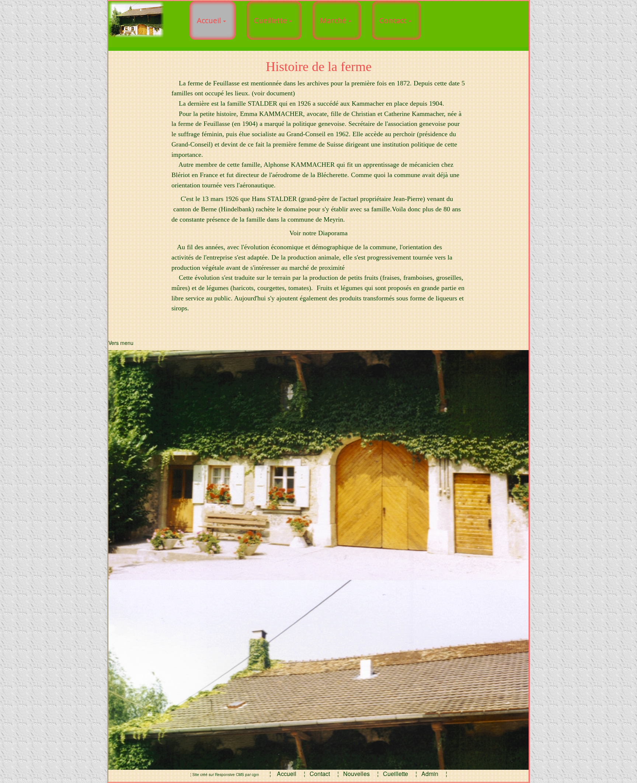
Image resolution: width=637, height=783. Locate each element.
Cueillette (395, 773)
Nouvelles (356, 773)
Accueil (286, 773)
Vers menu (120, 342)
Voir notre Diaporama (318, 233)
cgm (255, 774)
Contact (320, 773)
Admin (430, 773)
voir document (273, 93)
